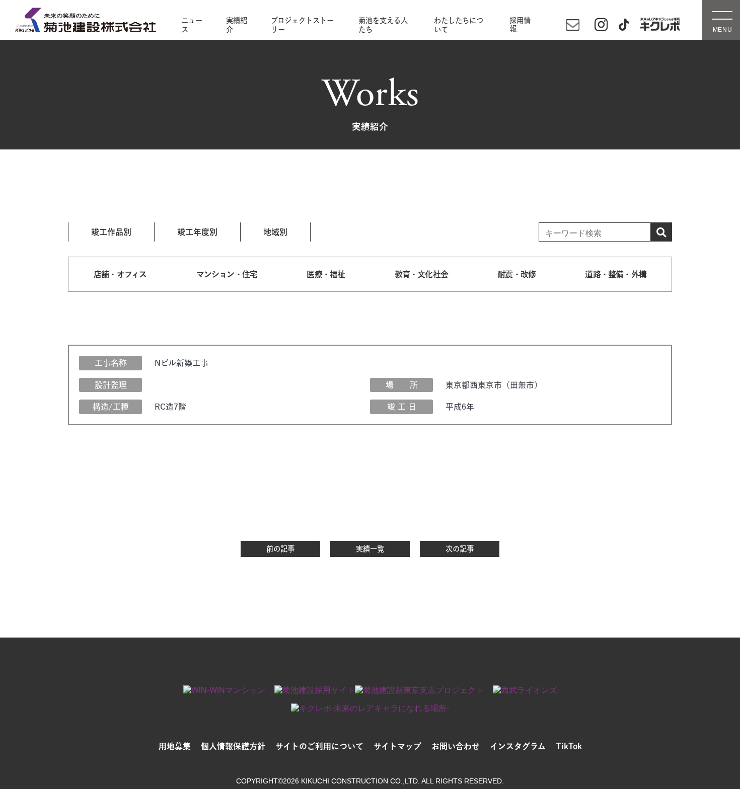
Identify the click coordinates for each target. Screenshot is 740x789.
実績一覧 (370, 549)
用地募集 (175, 746)
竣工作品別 (111, 232)
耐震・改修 (516, 274)
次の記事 (460, 549)
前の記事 (280, 549)
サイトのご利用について (319, 746)
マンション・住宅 (227, 274)
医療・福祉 (326, 274)
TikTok (569, 746)
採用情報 (520, 25)
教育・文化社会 (421, 274)
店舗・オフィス (120, 274)
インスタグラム (518, 746)
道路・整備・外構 (615, 274)
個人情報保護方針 (233, 746)
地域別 (275, 232)
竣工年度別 (197, 232)
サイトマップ (397, 746)
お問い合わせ (455, 746)
